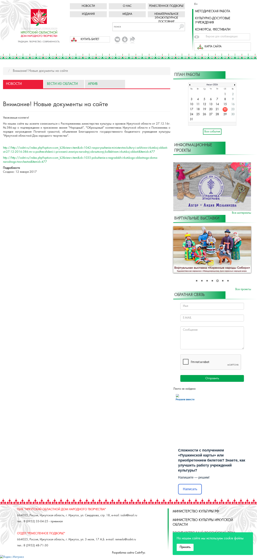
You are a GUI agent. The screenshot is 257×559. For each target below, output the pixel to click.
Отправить (212, 378)
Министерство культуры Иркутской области (203, 522)
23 (233, 109)
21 (217, 109)
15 (225, 104)
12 (204, 104)
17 (191, 109)
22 (225, 109)
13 (210, 104)
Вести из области (62, 84)
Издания (88, 14)
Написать (190, 489)
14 (217, 104)
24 (191, 114)
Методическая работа (212, 11)
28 (217, 114)
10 (191, 104)
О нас (127, 6)
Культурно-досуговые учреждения (212, 20)
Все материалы (241, 212)
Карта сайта (213, 46)
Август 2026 (212, 85)
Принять (185, 547)
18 (198, 109)
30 (233, 114)
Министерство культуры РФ (196, 511)
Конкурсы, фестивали (212, 29)
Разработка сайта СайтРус (128, 552)
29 (225, 114)
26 (204, 114)
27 (210, 114)
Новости (88, 6)
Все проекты (243, 289)
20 (210, 109)
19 (204, 109)
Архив (93, 84)
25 (198, 114)
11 (198, 104)
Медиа (127, 14)
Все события (212, 131)
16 (233, 104)
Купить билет (90, 39)
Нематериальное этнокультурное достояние (166, 18)
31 (191, 119)
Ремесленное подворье (166, 6)
